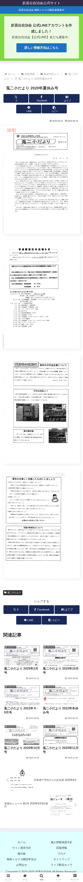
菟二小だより (14, 592)
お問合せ (21, 864)
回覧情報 (61, 847)
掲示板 (22, 853)
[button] (54, 109)
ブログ (62, 853)
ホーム (22, 842)
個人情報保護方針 (61, 842)
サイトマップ (61, 859)
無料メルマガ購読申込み (21, 859)
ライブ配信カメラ (61, 864)
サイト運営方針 (21, 847)
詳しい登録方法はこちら (41, 47)
